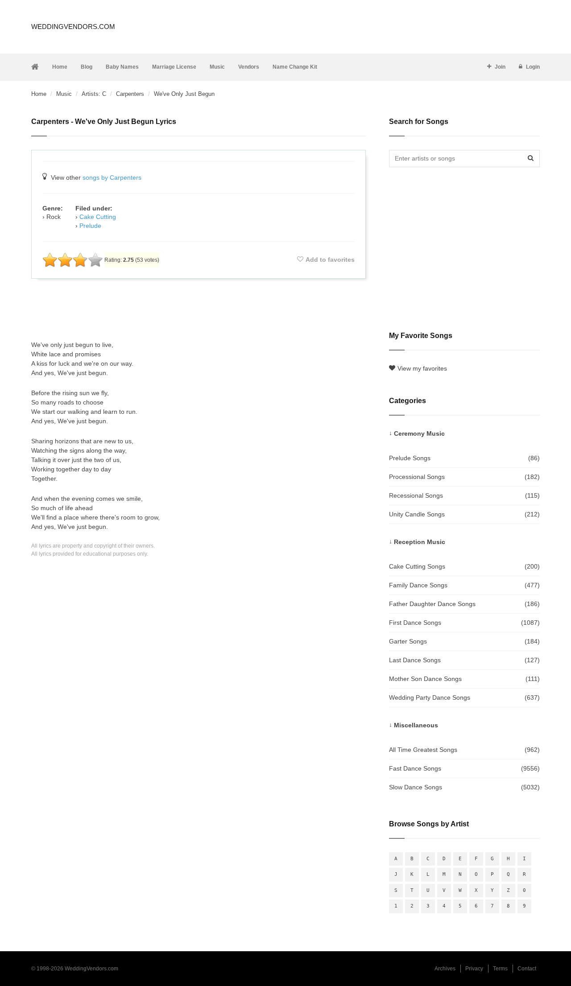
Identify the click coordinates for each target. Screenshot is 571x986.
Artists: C (94, 94)
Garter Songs (464, 641)
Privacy (474, 968)
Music (217, 67)
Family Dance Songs (464, 585)
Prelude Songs (464, 458)
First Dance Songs (464, 622)
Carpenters (130, 94)
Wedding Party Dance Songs (464, 697)
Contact (526, 968)
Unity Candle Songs (464, 514)
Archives (444, 968)
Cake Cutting (97, 216)
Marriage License (174, 67)
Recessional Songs (464, 495)
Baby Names (122, 67)
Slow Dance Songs (464, 787)
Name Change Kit (295, 67)
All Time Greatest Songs (464, 749)
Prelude (90, 225)
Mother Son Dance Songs (464, 678)
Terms (500, 968)
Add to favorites (330, 259)
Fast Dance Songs (464, 768)
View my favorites (422, 368)
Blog (86, 67)
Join (500, 67)
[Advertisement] (198, 309)
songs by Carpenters (112, 177)
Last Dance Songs (464, 660)
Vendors (248, 67)
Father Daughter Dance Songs (464, 603)
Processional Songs (464, 476)
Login (533, 67)
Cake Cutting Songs (464, 566)
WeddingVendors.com (73, 26)
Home (59, 67)
